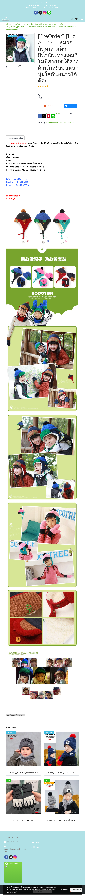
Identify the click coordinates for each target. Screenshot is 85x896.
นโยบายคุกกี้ (13, 892)
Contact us (35, 843)
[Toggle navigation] (82, 19)
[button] (71, 19)
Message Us (72, 106)
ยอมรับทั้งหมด (76, 890)
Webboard (35, 847)
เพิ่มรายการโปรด (45, 113)
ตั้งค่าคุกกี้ (64, 890)
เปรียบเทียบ (61, 113)
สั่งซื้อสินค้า (50, 106)
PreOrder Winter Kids (54, 122)
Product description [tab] (15, 138)
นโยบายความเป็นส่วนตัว (49, 890)
